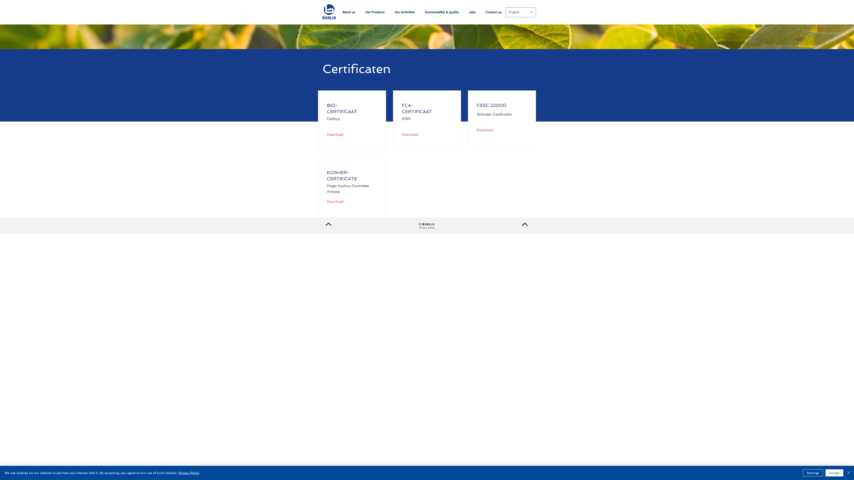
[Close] (848, 472)
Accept (834, 473)
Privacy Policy (188, 473)
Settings (813, 473)
